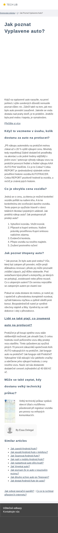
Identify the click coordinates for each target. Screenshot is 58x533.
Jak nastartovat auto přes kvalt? (27, 463)
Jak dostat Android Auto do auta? (27, 480)
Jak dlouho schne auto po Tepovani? (29, 477)
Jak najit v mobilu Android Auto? (27, 459)
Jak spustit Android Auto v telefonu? (29, 452)
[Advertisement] (29, 67)
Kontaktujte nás (11, 511)
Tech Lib (12, 4)
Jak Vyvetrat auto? (20, 466)
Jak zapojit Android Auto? (23, 448)
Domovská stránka (7, 13)
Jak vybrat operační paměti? (19, 491)
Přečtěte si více (12, 123)
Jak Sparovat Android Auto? (25, 456)
